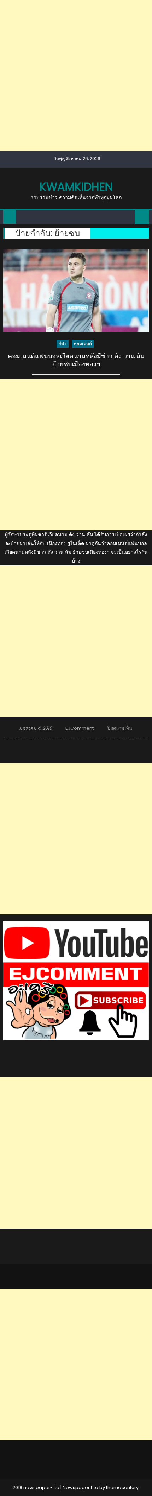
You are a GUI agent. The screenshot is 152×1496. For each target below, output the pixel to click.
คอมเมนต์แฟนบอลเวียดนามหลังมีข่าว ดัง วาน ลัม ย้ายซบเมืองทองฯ (76, 360)
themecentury (122, 1487)
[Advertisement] (76, 75)
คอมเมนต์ (83, 344)
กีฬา (62, 344)
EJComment (79, 728)
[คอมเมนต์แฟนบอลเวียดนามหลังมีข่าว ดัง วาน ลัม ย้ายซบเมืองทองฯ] (76, 290)
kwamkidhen (76, 187)
